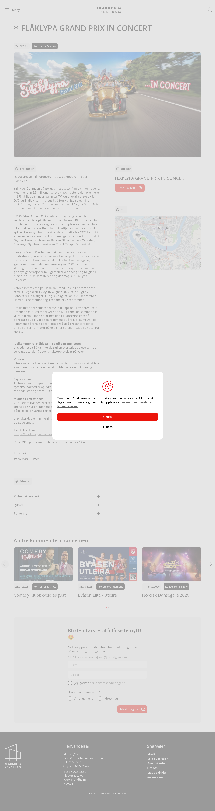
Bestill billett (126, 188)
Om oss (152, 768)
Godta (107, 417)
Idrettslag (111, 698)
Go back (16, 27)
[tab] (57, 453)
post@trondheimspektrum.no (84, 758)
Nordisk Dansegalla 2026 (165, 595)
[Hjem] (109, 10)
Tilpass (108, 427)
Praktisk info (156, 763)
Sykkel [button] (18, 505)
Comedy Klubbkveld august (40, 595)
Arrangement (83, 698)
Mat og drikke (157, 772)
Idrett (151, 754)
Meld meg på (129, 709)
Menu (7, 9)
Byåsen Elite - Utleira (97, 595)
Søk (210, 10)
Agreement (71, 682)
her (124, 793)
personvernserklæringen (106, 683)
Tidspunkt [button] (21, 453)
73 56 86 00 (75, 762)
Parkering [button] (20, 513)
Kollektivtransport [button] (26, 496)
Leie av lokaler (157, 759)
